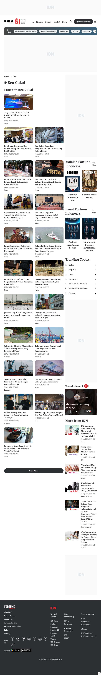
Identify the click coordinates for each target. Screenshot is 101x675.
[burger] (95, 21)
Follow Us (6, 641)
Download (7, 651)
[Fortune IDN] (15, 21)
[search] (71, 21)
